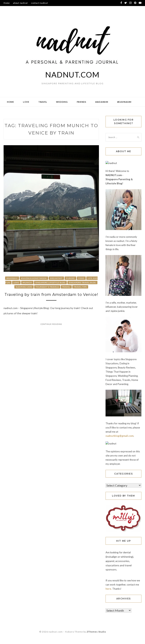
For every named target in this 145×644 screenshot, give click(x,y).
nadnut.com (72, 74)
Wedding (62, 102)
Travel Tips (80, 287)
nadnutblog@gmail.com (119, 435)
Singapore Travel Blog (82, 282)
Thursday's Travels (47, 287)
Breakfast (56, 278)
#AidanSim (101, 102)
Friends (81, 102)
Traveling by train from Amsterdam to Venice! (51, 294)
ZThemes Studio (96, 631)
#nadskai (12, 278)
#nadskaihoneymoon (34, 278)
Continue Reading (51, 324)
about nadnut (20, 3)
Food (81, 278)
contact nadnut (39, 3)
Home (7, 3)
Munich (27, 282)
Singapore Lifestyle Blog (50, 282)
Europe (70, 278)
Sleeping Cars (24, 287)
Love (26, 102)
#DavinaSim (124, 102)
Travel (42, 102)
